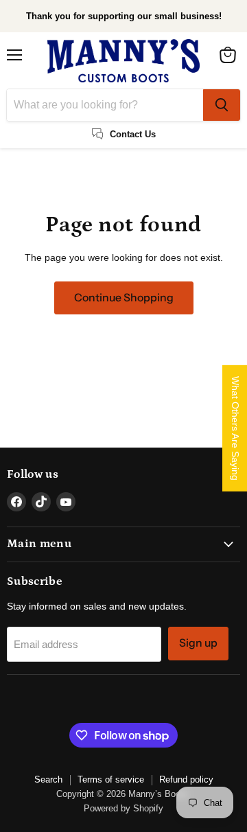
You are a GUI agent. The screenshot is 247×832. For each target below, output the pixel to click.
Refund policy (186, 779)
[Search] (221, 105)
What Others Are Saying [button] (235, 428)
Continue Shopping (124, 297)
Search (48, 779)
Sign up (198, 642)
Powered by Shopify (123, 808)
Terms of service (111, 779)
